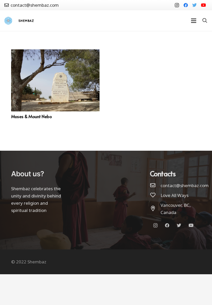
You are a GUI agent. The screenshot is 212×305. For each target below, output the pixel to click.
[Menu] (193, 20)
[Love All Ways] (155, 195)
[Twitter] (194, 5)
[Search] (205, 20)
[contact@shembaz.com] (155, 185)
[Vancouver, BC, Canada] (155, 208)
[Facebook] (185, 5)
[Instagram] (176, 5)
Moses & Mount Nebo (31, 116)
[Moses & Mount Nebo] (55, 53)
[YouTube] (203, 5)
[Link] (8, 21)
